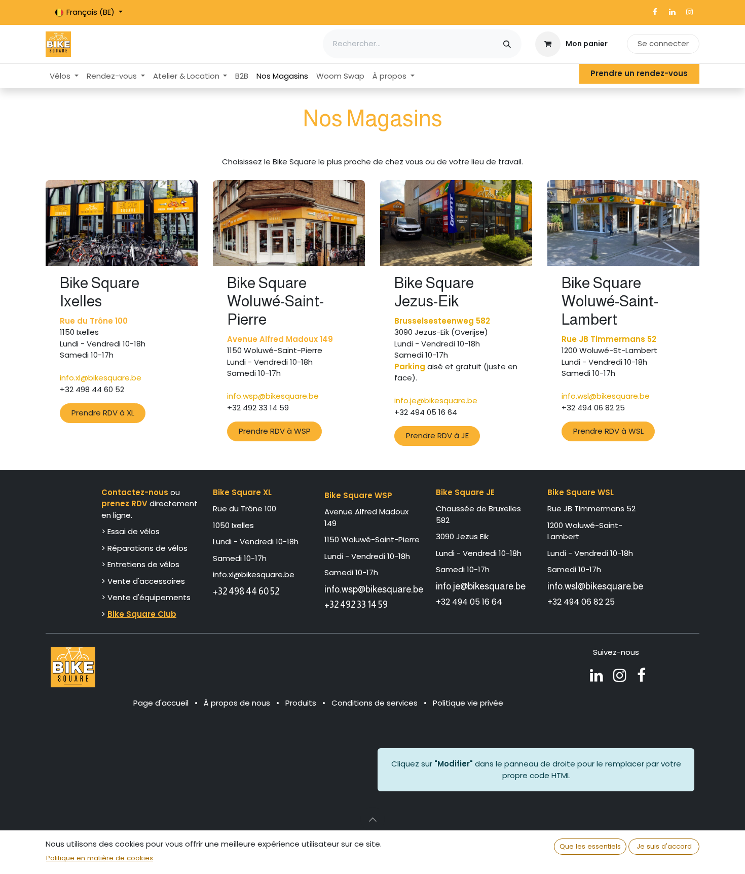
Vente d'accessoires (147, 581)
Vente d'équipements (149, 597)
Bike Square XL (242, 492)
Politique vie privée (468, 702)
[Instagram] (689, 12)
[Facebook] (654, 12)
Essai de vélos (133, 531)
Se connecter (663, 43)
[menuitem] (64, 76)
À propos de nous (237, 702)
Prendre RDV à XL (102, 412)
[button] (372, 819)
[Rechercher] (507, 43)
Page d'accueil (161, 702)
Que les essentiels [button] (590, 846)
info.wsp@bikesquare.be (373, 589)
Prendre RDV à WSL (608, 431)
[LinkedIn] (672, 12)
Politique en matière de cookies (99, 858)
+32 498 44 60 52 (246, 591)
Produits (300, 702)
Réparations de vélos (147, 548)
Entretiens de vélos (143, 564)
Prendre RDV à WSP (275, 431)
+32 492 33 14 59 (356, 604)
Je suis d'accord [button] (664, 846)
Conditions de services (374, 702)
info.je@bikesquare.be (481, 586)
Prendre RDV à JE (437, 435)
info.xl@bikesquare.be (253, 574)
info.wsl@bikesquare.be (595, 586)
